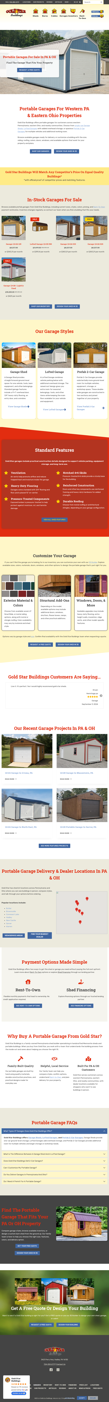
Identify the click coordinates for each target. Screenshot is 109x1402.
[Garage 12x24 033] (68, 228)
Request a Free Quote (40, 645)
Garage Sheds (34, 1146)
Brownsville (11, 920)
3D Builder (93, 562)
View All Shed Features (54, 520)
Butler (8, 917)
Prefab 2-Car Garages (72, 1146)
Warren (9, 935)
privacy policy (70, 1398)
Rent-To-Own (99, 207)
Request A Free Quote (29, 70)
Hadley (9, 926)
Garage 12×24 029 (95, 244)
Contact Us (60, 1373)
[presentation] (27, 760)
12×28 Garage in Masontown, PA (76, 781)
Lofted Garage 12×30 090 (41, 244)
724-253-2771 (14, 2)
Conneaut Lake (12, 923)
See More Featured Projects (54, 854)
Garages (37, 1394)
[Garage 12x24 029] (95, 228)
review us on (18, 1393)
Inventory (47, 1394)
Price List (83, 1394)
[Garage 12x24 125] (14, 228)
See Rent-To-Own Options (28, 1014)
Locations (27, 2)
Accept (82, 1398)
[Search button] (101, 2)
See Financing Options (81, 1014)
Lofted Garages (30, 128)
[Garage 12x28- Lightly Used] (14, 269)
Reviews (49, 2)
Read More (11, 787)
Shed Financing (64, 981)
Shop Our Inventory (40, 306)
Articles (58, 2)
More (67, 2)
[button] (76, 918)
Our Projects (38, 2)
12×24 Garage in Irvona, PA (19, 781)
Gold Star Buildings (16, 1379)
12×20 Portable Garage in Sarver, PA (78, 835)
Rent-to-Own (55, 1086)
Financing (72, 1394)
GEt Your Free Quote (27, 1254)
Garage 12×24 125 (13, 244)
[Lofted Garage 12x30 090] (41, 228)
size (32, 636)
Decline (93, 1398)
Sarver (9, 932)
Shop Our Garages (40, 151)
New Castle (11, 929)
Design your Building (68, 1333)
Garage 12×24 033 (68, 244)
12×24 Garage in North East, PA (21, 835)
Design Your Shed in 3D (66, 151)
